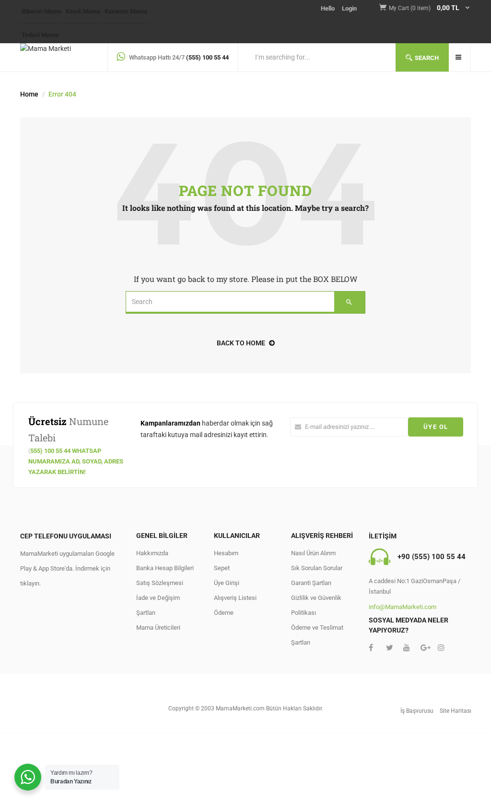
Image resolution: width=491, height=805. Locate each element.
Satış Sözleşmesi (159, 582)
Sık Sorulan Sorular (316, 568)
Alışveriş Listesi (235, 597)
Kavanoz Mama (126, 11)
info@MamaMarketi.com (402, 606)
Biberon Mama (41, 11)
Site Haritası (455, 710)
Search (427, 57)
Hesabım (226, 553)
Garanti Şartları (311, 582)
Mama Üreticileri (158, 627)
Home (29, 94)
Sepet (222, 568)
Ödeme (224, 612)
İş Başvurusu (416, 710)
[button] (430, 8)
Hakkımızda (152, 553)
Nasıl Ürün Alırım (313, 553)
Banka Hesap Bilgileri (165, 568)
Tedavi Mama (40, 34)
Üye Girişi (226, 582)
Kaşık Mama (83, 11)
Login (349, 8)
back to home (241, 343)
